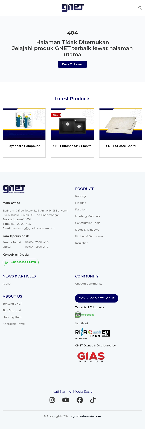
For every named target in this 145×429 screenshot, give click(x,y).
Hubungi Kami (12, 317)
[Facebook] (80, 400)
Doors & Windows (87, 229)
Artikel (7, 283)
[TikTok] (93, 400)
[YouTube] (65, 400)
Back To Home (72, 64)
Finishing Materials (87, 216)
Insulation (81, 243)
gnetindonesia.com (87, 416)
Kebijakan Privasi (14, 323)
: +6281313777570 (22, 262)
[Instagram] (52, 400)
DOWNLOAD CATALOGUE (97, 298)
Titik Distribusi (12, 310)
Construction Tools (87, 223)
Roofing (80, 196)
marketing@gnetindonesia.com (33, 228)
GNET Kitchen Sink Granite (37, 146)
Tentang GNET (12, 303)
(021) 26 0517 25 (20, 223)
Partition (80, 209)
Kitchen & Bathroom (89, 236)
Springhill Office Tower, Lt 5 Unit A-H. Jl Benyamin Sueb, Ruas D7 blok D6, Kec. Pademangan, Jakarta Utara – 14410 (36, 215)
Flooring (80, 202)
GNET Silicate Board (85, 146)
